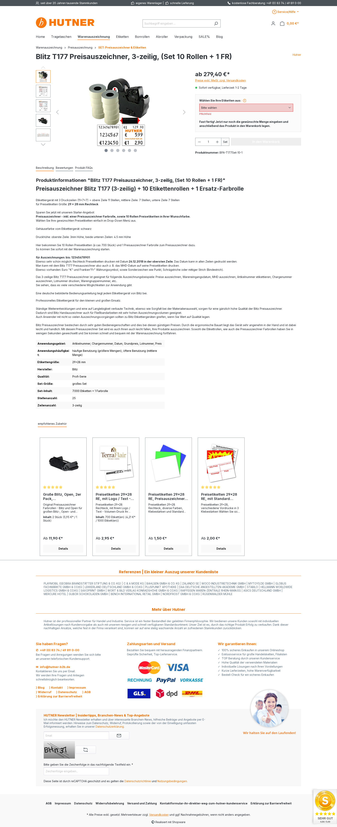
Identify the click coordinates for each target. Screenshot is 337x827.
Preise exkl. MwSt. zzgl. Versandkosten (220, 80)
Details (63, 548)
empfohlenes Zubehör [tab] (52, 423)
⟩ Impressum (76, 687)
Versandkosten (159, 814)
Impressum (63, 803)
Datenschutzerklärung (110, 726)
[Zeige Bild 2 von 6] (112, 150)
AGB (49, 803)
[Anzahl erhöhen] (217, 142)
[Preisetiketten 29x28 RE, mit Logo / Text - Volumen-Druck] (116, 463)
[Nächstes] (184, 112)
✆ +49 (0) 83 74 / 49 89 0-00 (57, 650)
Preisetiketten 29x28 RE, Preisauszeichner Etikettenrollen (166, 496)
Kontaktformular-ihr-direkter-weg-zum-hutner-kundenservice (203, 803)
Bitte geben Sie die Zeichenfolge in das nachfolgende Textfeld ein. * (88, 764)
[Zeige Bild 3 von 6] (117, 150)
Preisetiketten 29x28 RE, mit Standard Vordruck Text (219, 496)
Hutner (297, 54)
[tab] (45, 168)
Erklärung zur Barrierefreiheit (271, 803)
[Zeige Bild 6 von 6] (135, 150)
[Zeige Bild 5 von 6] (129, 150)
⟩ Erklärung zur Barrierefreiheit (59, 696)
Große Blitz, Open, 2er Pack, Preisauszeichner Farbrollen (62, 496)
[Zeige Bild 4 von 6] (123, 150)
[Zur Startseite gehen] (65, 22)
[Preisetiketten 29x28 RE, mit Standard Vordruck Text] (221, 463)
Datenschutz (83, 803)
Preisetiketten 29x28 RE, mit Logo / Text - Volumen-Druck (114, 496)
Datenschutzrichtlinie (137, 781)
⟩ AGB (86, 692)
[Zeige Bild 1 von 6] (106, 150)
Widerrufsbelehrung (110, 803)
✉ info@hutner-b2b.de (53, 667)
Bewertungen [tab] (64, 167)
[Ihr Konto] (273, 23)
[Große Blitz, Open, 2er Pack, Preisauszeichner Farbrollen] (63, 463)
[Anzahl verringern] (199, 142)
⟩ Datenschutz (66, 692)
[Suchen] (216, 23)
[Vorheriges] (57, 112)
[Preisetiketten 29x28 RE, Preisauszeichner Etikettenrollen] (168, 463)
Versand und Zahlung (142, 803)
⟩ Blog (40, 687)
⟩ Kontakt (56, 687)
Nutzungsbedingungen (172, 781)
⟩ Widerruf (43, 692)
